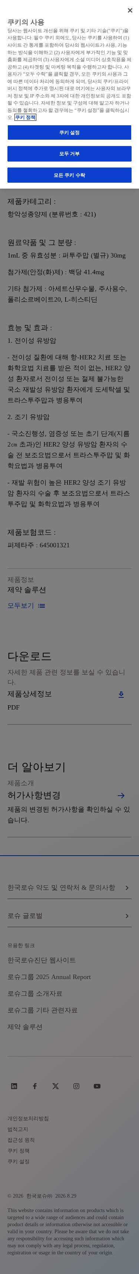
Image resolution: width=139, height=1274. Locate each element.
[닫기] (130, 10)
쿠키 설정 (69, 132)
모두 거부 (69, 153)
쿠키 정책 (25, 117)
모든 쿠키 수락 (69, 175)
